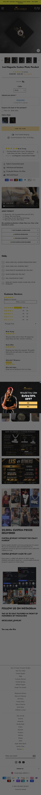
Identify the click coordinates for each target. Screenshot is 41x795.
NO (28, 407)
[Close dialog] (40, 382)
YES (28, 403)
